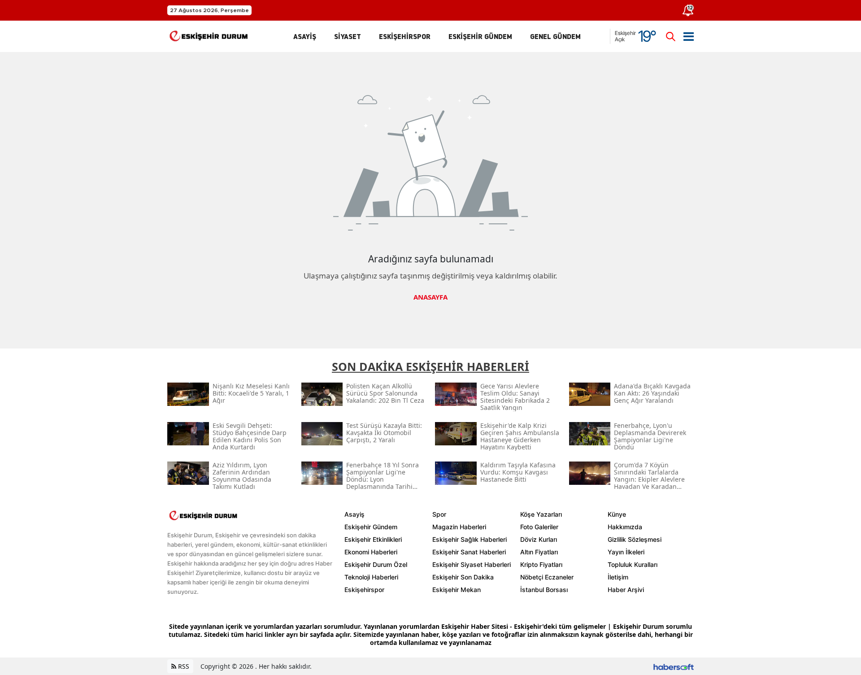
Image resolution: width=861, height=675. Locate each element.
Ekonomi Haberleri (370, 552)
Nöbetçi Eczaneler (547, 577)
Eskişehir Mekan (456, 589)
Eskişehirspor (364, 589)
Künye (617, 514)
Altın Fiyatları (539, 552)
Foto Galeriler (539, 527)
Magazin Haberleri (459, 527)
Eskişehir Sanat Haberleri (469, 552)
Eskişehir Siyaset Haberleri (471, 564)
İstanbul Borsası (544, 589)
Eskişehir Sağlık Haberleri (469, 539)
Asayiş (354, 514)
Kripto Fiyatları (541, 564)
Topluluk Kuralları (632, 564)
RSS (182, 666)
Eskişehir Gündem (370, 527)
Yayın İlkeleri (626, 552)
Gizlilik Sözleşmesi (634, 539)
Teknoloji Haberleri (371, 577)
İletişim (618, 577)
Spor (439, 514)
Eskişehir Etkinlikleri (373, 539)
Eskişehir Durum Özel (375, 564)
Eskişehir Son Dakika (463, 577)
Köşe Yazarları (541, 514)
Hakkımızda (625, 527)
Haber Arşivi (626, 589)
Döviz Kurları (538, 539)
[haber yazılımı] (673, 666)
